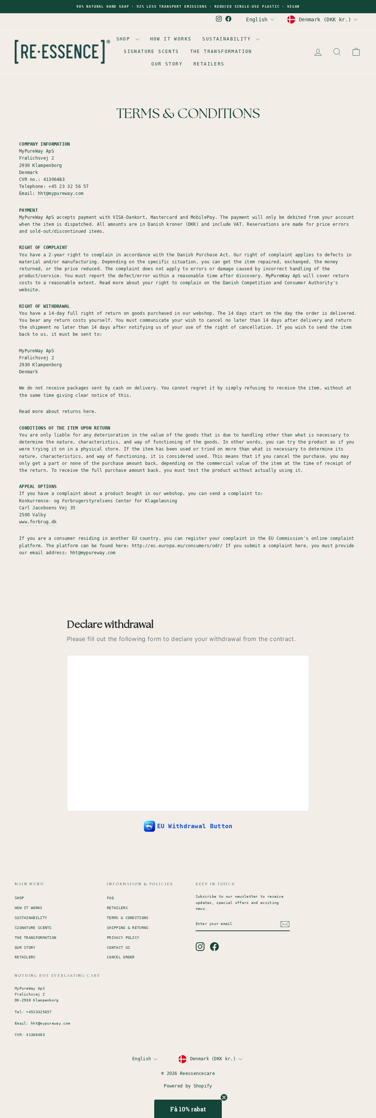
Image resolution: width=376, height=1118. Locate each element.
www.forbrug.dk (38, 521)
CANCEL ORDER (121, 957)
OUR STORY (166, 64)
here (88, 411)
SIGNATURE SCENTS (151, 51)
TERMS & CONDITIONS (127, 918)
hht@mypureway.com (60, 193)
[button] (188, 1109)
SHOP (125, 39)
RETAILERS (209, 64)
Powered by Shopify (188, 1086)
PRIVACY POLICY (123, 938)
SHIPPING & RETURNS (127, 928)
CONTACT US (118, 948)
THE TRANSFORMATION (221, 51)
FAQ (110, 898)
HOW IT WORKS (171, 39)
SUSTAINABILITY (228, 39)
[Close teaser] (224, 1097)
